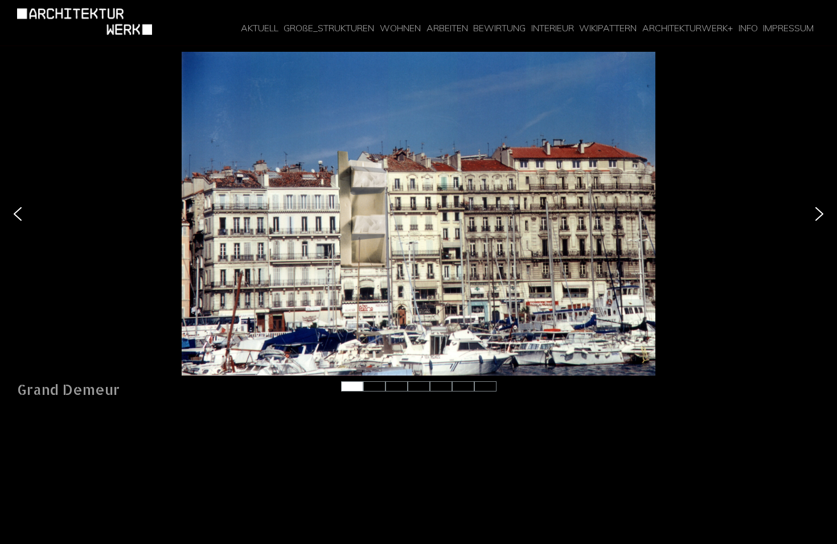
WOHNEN (400, 28)
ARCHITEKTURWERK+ (687, 28)
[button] (18, 214)
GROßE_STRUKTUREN (329, 28)
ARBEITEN (447, 28)
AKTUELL (259, 28)
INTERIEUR (552, 28)
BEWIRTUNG (499, 28)
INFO (748, 28)
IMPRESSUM (788, 28)
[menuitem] (259, 28)
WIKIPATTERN (608, 28)
